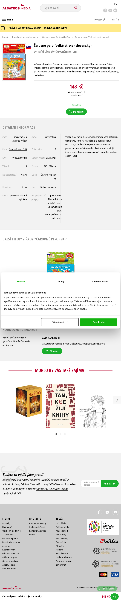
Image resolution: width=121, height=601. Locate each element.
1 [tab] (56, 434)
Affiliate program (10, 557)
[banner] (16, 5)
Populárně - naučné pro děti (25, 37)
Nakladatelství (62, 527)
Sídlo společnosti (37, 527)
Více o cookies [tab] (100, 281)
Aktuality (6, 523)
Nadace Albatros (64, 557)
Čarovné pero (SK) (18, 149)
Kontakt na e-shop (37, 523)
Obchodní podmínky (11, 530)
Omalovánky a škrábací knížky (56, 37)
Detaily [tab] (60, 281)
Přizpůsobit (58, 322)
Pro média (61, 542)
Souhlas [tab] (21, 281)
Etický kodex (62, 553)
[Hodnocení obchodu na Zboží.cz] (108, 540)
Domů (5, 37)
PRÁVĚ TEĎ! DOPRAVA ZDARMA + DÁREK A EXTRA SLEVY (38, 27)
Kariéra (59, 549)
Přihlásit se (109, 483)
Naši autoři (7, 527)
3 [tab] (65, 434)
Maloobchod (62, 530)
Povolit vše (98, 322)
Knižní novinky (8, 549)
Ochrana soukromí (11, 561)
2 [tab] (60, 434)
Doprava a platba (10, 538)
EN (115, 4)
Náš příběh (61, 523)
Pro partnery (62, 538)
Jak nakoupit (8, 534)
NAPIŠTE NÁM (108, 588)
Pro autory (61, 534)
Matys (24, 174)
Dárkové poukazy (10, 553)
